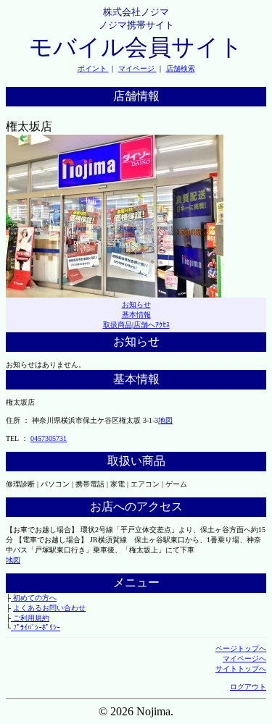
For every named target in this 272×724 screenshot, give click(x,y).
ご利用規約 (30, 618)
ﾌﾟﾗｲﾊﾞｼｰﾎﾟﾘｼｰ (35, 627)
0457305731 (48, 438)
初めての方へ (34, 598)
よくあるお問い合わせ (49, 608)
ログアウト (248, 687)
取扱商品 (117, 325)
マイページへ (244, 658)
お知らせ (136, 304)
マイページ (137, 68)
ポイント (93, 68)
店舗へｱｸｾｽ (151, 325)
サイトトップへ (240, 669)
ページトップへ (240, 648)
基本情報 (136, 315)
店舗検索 (180, 68)
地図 (165, 420)
